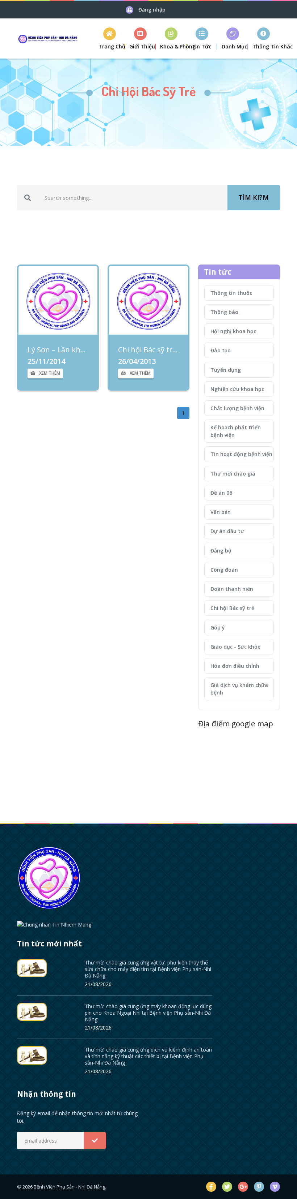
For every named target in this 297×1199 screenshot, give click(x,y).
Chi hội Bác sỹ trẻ (232, 608)
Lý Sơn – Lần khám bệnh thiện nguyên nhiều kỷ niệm (58, 349)
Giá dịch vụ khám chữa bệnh (239, 689)
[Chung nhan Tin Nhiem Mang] (54, 923)
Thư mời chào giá (232, 473)
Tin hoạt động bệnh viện (241, 454)
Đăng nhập (152, 9)
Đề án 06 (221, 492)
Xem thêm (49, 373)
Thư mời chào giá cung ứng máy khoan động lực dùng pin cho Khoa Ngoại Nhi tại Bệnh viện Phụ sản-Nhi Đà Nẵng (148, 1013)
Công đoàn (224, 569)
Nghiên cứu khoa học (237, 389)
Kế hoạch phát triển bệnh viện (235, 431)
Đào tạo (220, 350)
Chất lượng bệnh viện (237, 408)
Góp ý (217, 627)
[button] (140, 38)
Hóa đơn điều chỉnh (234, 665)
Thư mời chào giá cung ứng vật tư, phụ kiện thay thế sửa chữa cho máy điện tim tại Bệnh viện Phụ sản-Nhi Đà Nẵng (148, 969)
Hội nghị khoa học (233, 331)
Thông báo (224, 312)
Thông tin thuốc (231, 292)
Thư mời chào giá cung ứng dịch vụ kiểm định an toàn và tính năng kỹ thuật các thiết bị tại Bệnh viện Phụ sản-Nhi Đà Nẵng (148, 1056)
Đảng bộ (220, 550)
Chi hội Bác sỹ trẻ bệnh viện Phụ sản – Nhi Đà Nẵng (148, 349)
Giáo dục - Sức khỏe (235, 646)
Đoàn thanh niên (231, 588)
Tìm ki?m (253, 197)
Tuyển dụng (225, 369)
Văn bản (220, 511)
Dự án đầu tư (227, 531)
